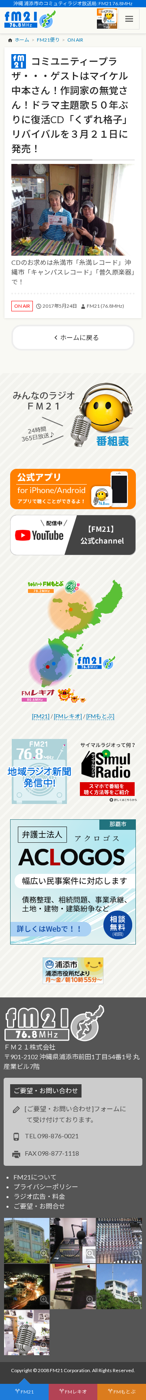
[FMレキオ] (68, 716)
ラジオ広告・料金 (39, 1196)
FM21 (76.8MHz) (105, 306)
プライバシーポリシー (45, 1186)
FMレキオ (76, 1392)
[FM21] (40, 716)
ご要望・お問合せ (39, 1206)
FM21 (27, 1392)
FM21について (35, 1177)
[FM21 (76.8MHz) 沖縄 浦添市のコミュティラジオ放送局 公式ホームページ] (30, 19)
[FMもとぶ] (100, 716)
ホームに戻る (79, 337)
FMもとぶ (124, 1392)
